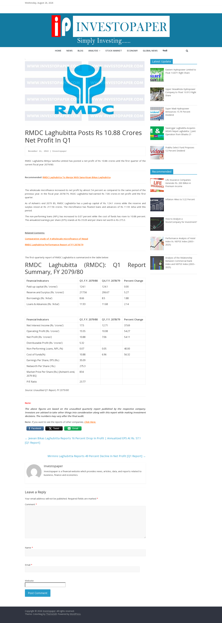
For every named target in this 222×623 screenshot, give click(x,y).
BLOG (80, 50)
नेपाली (165, 50)
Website (29, 580)
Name (29, 547)
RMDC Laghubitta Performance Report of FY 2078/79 (54, 244)
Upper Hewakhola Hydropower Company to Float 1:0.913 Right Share (180, 92)
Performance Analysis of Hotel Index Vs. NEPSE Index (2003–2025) (180, 241)
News (69, 50)
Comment (31, 504)
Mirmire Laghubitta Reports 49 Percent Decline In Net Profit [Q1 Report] (97, 456)
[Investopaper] (111, 15)
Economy (132, 50)
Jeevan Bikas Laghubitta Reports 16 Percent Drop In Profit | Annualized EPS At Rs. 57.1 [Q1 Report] (83, 440)
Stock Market (113, 50)
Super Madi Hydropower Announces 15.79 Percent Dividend (177, 111)
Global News (150, 50)
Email (28, 564)
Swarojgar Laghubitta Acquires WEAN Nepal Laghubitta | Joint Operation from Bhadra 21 (180, 131)
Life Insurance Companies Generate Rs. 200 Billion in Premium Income (178, 183)
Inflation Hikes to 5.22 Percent (180, 199)
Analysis (93, 50)
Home (58, 50)
